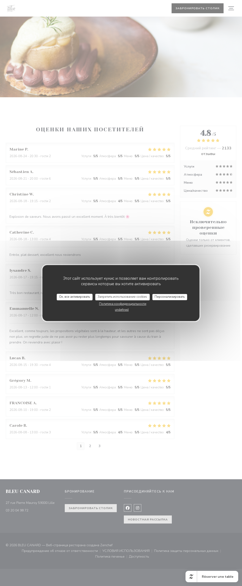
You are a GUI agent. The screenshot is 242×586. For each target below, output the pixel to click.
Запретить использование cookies (122, 297)
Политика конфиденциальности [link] (122, 304)
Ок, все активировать (74, 297)
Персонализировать (170, 297)
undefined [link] (122, 310)
